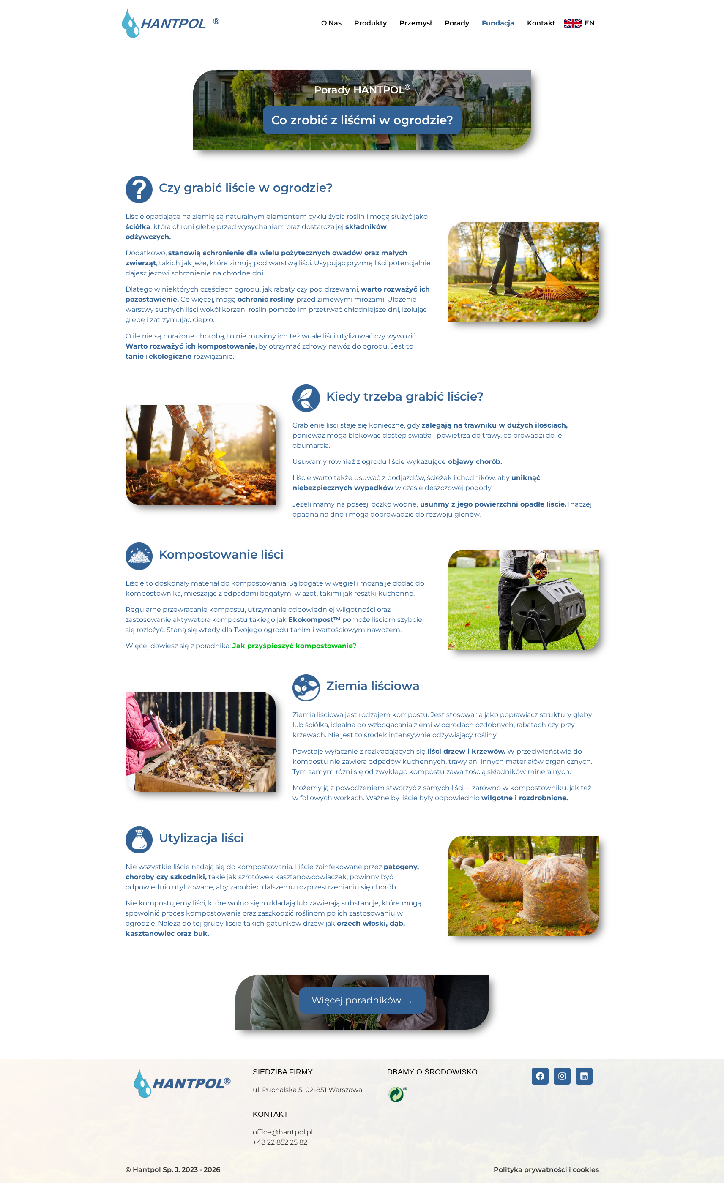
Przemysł (415, 23)
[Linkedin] (584, 1076)
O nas (331, 23)
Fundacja (498, 23)
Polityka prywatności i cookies (546, 1170)
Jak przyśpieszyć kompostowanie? (294, 646)
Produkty (370, 23)
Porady (457, 23)
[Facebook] (540, 1076)
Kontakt (541, 23)
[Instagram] (562, 1076)
